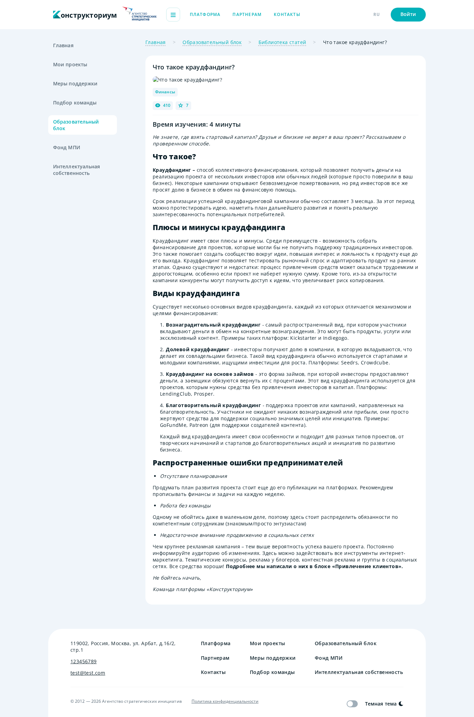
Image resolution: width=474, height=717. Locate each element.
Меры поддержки (75, 83)
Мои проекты (70, 64)
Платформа (205, 14)
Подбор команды (74, 102)
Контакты (287, 14)
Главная (63, 45)
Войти (408, 14)
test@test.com (87, 672)
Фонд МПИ (66, 147)
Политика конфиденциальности (225, 701)
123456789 (83, 661)
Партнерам (247, 14)
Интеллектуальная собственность (76, 169)
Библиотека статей (282, 42)
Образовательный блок (76, 125)
